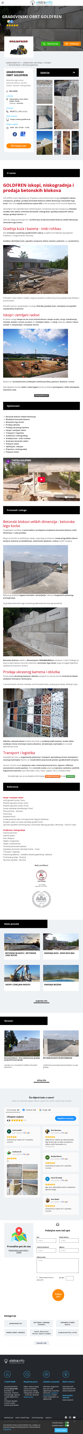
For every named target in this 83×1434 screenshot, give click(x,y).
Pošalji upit (74, 44)
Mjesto (61, 1247)
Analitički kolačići (57, 1425)
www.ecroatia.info (69, 1391)
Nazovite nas (52, 44)
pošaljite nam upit (52, 776)
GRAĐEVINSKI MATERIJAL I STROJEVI (37, 63)
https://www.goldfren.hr (20, 119)
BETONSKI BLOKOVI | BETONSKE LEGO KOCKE (20, 954)
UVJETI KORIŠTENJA (22, 1418)
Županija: (19, 101)
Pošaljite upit (20, 146)
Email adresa (63, 1237)
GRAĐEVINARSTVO (13, 63)
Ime (38, 1237)
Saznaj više (7, 1429)
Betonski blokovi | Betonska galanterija (23, 65)
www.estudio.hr (68, 1400)
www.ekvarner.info (69, 1389)
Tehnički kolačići (57, 1423)
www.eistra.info (68, 1387)
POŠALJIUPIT (58, 1295)
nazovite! (70, 776)
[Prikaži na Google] (9, 1131)
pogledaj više (41, 1001)
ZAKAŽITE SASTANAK (50, 1394)
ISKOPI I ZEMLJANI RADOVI (17, 985)
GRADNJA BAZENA (52, 985)
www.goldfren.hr (41, 395)
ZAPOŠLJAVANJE (37, 1418)
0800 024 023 (28, 1397)
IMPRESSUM (8, 1418)
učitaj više (41, 1080)
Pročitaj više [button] (49, 1146)
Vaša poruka (41, 1257)
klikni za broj (18, 111)
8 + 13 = (61, 1278)
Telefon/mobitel (43, 1247)
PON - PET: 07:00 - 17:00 (19, 127)
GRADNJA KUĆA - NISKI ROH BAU (59, 953)
